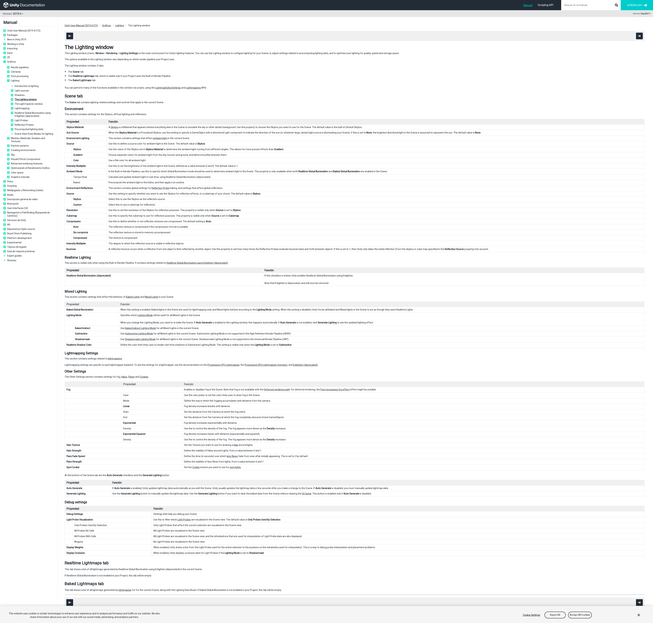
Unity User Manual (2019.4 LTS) (23, 30)
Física (10, 181)
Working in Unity (15, 44)
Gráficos (11, 61)
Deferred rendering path (277, 389)
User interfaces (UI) (17, 208)
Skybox (115, 127)
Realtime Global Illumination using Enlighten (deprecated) (33, 114)
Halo (235, 445)
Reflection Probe (160, 188)
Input (10, 53)
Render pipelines (20, 67)
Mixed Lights (151, 297)
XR (8, 224)
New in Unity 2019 (16, 39)
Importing (12, 48)
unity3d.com (634, 5)
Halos (124, 376)
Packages (12, 35)
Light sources (22, 90)
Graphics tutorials (20, 177)
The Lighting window (26, 99)
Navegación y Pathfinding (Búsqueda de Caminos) (28, 214)
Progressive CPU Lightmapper (223, 365)
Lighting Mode (145, 315)
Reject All (555, 615)
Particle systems (20, 145)
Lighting (15, 80)
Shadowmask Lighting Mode (140, 339)
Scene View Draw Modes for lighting (34, 133)
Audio (10, 194)
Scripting (12, 185)
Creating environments (23, 150)
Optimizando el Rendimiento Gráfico (30, 168)
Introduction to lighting (27, 86)
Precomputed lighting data (29, 129)
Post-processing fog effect (334, 389)
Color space (17, 172)
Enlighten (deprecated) (305, 365)
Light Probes (21, 120)
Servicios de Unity (16, 220)
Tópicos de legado (17, 247)
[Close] (639, 615)
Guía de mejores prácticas (21, 251)
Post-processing (19, 76)
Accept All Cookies (580, 615)
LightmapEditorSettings (168, 87)
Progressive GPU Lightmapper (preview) (266, 365)
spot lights (235, 467)
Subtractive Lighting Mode (139, 333)
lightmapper (125, 590)
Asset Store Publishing (19, 233)
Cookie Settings (531, 615)
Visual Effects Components (25, 159)
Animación (13, 203)
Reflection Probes (24, 124)
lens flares (232, 456)
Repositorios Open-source (21, 229)
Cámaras (16, 71)
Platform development (19, 238)
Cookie (196, 467)
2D (8, 57)
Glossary (11, 260)
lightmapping (115, 358)
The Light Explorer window (29, 104)
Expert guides (14, 255)
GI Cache (306, 493)
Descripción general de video (22, 199)
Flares (131, 376)
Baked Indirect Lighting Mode (140, 328)
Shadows (20, 95)
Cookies (144, 376)
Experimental (14, 242)
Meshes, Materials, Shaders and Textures (28, 140)
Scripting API (545, 5)
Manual (527, 5)
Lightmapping (22, 108)
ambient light (160, 138)
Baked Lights (133, 297)
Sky (13, 154)
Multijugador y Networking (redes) (25, 190)
